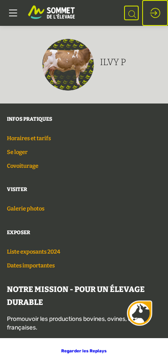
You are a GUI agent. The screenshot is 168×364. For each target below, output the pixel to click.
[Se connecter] (155, 13)
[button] (84, 351)
